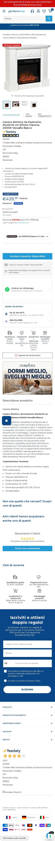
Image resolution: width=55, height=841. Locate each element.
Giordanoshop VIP (23, 223)
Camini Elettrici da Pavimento (31, 34)
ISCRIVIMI (27, 689)
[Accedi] (38, 10)
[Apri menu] (4, 11)
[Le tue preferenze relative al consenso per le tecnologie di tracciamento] (50, 836)
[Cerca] (49, 18)
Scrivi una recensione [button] (27, 548)
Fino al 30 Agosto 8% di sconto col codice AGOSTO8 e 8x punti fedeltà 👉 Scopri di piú (27, 3)
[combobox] (8, 663)
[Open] (6, 420)
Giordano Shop (9, 34)
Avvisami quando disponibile (27, 256)
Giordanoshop (11, 115)
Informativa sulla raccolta (14, 838)
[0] (50, 10)
